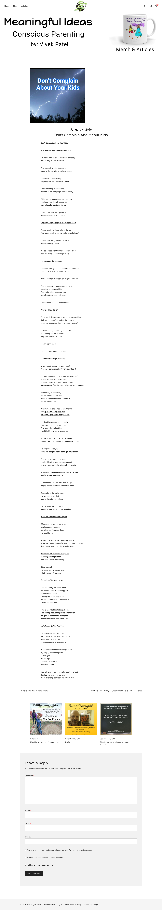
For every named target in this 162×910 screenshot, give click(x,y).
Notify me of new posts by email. (40, 865)
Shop (15, 6)
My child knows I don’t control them (45, 742)
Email (28, 824)
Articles (24, 6)
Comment (29, 776)
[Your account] (151, 6)
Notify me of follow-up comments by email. (45, 857)
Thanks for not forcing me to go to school (114, 743)
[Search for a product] (145, 6)
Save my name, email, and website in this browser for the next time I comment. (59, 850)
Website (28, 837)
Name (28, 810)
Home (6, 6)
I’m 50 (67, 742)
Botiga (95, 904)
